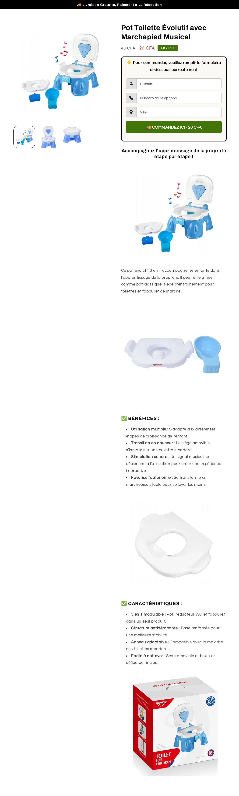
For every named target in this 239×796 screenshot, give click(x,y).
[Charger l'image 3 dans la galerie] (72, 137)
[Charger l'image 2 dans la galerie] (48, 137)
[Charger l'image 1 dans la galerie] (24, 137)
